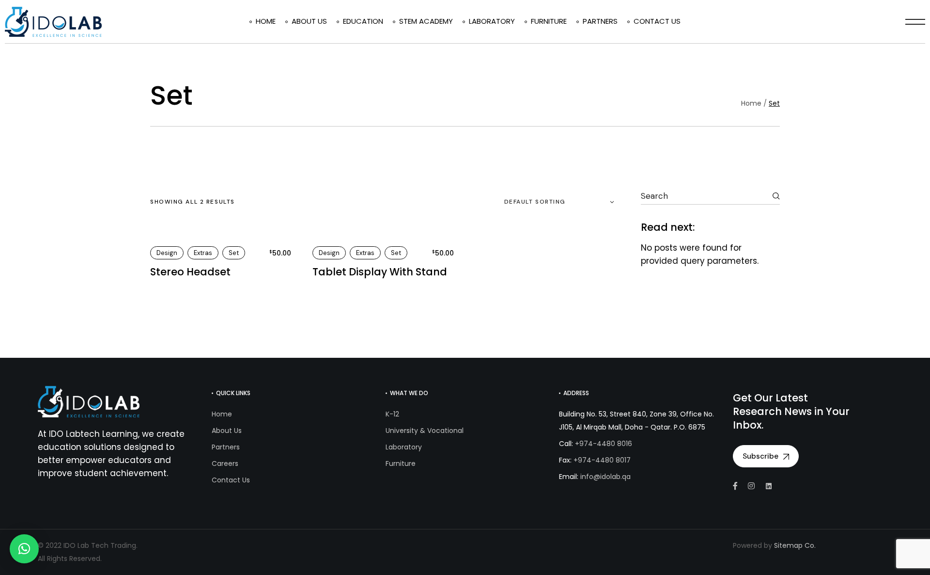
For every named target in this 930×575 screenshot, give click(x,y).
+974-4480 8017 (602, 460)
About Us (227, 430)
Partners (226, 447)
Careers (225, 463)
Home (222, 414)
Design (166, 253)
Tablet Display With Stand (379, 272)
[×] (24, 548)
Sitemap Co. (795, 545)
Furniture (401, 463)
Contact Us (231, 480)
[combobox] (555, 202)
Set (234, 253)
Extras (203, 253)
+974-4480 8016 (603, 443)
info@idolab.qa (605, 476)
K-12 (392, 414)
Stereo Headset (190, 272)
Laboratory (404, 447)
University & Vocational (425, 430)
